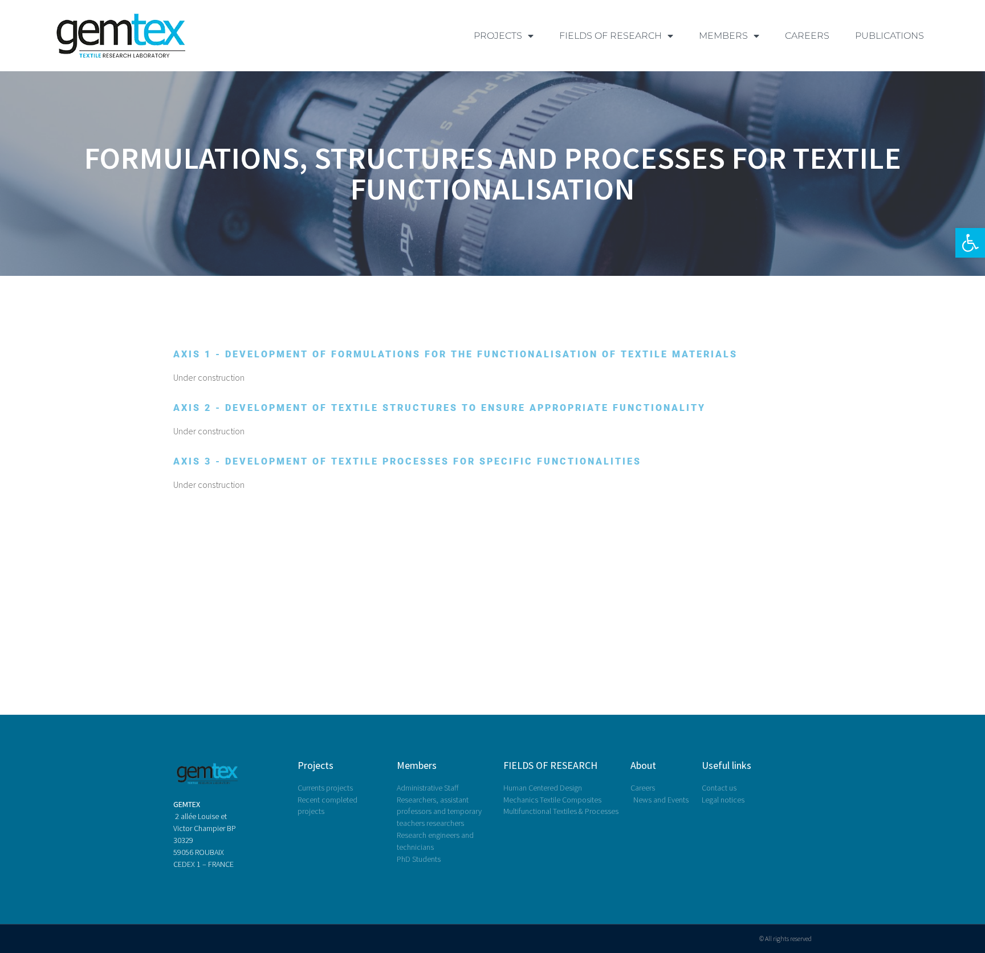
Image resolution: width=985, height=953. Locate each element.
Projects (315, 765)
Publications (889, 35)
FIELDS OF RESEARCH (610, 35)
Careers (807, 35)
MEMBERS (723, 35)
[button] (970, 243)
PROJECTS (498, 35)
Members (417, 765)
